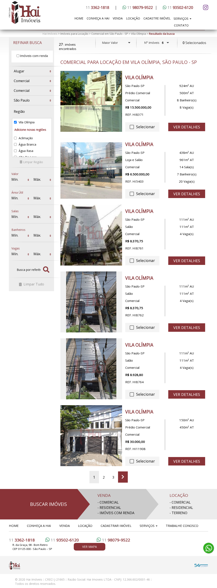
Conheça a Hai (98, 18)
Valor (14, 172)
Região (19, 111)
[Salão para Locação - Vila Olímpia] (91, 235)
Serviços (181, 18)
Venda (118, 18)
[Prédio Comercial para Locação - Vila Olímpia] (91, 435)
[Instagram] (205, 7)
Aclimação (25, 138)
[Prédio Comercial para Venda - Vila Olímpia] (91, 101)
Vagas (15, 247)
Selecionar (145, 126)
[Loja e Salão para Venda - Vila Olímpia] (91, 168)
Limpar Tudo (33, 284)
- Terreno (178, 513)
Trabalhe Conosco (182, 525)
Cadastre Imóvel (157, 18)
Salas (15, 210)
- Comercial (108, 502)
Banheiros (18, 228)
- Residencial (109, 507)
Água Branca (27, 144)
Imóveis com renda (34, 56)
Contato (181, 25)
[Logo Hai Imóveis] (38, 15)
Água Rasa (25, 151)
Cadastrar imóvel (116, 525)
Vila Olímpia (26, 122)
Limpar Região (32, 162)
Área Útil (17, 191)
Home (78, 18)
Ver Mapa (89, 547)
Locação (133, 18)
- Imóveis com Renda (115, 513)
